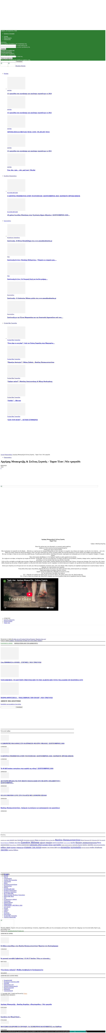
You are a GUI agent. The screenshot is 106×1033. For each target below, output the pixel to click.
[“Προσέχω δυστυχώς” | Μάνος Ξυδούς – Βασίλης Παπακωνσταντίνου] (16, 357)
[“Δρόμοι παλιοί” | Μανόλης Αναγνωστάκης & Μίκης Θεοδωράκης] (16, 376)
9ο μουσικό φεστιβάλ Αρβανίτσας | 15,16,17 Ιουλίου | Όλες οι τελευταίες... (26, 958)
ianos (15, 840)
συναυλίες (65, 847)
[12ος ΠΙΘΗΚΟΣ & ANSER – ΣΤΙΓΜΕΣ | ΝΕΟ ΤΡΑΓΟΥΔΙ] (10, 659)
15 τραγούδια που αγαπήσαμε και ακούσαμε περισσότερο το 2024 (29, 93)
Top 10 (6, 877)
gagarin (8, 840)
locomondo (20, 840)
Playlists (6, 73)
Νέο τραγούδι (102, 840)
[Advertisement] (53, 433)
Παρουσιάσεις (8, 454)
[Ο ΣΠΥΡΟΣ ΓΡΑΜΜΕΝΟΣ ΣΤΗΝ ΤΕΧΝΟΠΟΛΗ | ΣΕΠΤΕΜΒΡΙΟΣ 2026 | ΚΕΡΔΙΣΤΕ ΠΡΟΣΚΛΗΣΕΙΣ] (16, 191)
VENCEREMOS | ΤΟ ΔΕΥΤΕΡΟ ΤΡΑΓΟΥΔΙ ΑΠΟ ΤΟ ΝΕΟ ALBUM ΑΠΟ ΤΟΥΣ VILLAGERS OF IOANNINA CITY (42, 680)
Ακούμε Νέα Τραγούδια (10, 880)
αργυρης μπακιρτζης (9, 620)
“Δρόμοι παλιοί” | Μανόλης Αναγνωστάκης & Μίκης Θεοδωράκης (29, 381)
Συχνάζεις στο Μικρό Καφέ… (11, 1017)
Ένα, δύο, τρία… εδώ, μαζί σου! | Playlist (21, 170)
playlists (9, 90)
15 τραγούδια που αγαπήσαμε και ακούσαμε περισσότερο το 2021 (29, 151)
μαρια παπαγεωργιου (67, 845)
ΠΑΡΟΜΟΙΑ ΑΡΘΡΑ (7, 643)
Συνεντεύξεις (7, 221)
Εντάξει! (72, 1031)
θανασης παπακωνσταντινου (86, 842)
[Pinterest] (16, 474)
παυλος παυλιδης (88, 845)
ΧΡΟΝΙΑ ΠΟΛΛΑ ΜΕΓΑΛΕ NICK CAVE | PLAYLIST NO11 (28, 132)
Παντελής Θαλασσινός (5, 842)
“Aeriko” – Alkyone (14, 400)
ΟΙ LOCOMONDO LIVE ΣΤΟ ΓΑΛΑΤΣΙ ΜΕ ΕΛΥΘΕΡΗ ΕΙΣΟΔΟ (24, 795)
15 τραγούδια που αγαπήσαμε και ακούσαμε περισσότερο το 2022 (29, 113)
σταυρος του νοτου (32, 847)
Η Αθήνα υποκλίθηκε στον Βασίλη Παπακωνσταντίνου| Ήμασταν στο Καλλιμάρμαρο (29, 946)
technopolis (43, 840)
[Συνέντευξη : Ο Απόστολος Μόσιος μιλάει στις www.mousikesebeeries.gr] (16, 293)
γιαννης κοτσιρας (67, 842)
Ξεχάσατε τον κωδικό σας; (8, 50)
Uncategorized (8, 878)
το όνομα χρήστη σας (21, 45)
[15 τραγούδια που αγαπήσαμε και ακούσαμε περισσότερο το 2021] (16, 146)
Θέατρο (82, 840)
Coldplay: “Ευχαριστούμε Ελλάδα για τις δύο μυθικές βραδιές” (25, 640)
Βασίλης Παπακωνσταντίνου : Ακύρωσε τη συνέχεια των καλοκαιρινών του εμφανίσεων (30, 808)
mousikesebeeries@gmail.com (16, 931)
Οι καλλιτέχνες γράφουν (10, 899)
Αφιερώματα (7, 881)
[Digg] (34, 474)
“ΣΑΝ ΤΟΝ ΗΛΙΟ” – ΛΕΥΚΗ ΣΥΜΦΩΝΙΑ (22, 420)
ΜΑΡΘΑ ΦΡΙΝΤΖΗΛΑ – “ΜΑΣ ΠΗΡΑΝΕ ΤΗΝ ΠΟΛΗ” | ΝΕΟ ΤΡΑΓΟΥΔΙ (27, 698)
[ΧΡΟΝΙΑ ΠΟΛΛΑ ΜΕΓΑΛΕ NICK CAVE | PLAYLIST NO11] (16, 127)
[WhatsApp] (22, 474)
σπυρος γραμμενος (17, 847)
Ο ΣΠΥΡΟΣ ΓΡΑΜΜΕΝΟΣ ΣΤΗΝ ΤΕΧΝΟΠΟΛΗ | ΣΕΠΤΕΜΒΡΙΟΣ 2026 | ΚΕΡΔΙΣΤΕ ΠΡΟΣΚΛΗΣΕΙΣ (43, 196)
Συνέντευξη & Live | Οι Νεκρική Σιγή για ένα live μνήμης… (27, 279)
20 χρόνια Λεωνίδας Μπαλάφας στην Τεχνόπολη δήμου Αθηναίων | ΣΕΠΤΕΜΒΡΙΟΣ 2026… (38, 215)
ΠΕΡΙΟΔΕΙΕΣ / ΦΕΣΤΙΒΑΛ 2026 (13, 905)
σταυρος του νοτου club (49, 847)
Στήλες (6, 911)
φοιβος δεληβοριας (96, 847)
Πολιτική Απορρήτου (6, 52)
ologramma (27, 840)
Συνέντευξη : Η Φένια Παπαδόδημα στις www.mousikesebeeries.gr (29, 241)
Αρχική (6, 36)
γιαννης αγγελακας (58, 842)
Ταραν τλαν (7, 622)
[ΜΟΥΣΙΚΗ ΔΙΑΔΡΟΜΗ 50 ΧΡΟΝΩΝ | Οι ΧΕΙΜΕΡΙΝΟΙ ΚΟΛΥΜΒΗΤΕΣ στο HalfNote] (5, 1023)
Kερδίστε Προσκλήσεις (10, 176)
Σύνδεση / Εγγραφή (9, 33)
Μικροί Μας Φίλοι (9, 896)
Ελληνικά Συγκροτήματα (10, 884)
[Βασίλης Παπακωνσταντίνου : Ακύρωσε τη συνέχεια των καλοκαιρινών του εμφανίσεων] (5, 804)
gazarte (12, 840)
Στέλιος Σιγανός (8, 621)
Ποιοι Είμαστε (8, 38)
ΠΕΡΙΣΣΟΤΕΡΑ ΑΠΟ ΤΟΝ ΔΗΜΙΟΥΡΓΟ (26, 643)
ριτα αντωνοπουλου (99, 845)
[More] (40, 474)
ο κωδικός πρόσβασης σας (23, 47)
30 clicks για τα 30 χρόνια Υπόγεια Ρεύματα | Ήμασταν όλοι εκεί (29, 639)
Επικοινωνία (7, 39)
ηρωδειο (72, 842)
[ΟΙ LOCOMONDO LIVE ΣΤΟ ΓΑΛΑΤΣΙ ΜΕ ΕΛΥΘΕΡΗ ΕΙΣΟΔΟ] (5, 792)
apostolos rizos (3, 840)
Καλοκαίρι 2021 (88, 840)
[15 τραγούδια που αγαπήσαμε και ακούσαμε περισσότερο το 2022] (16, 108)
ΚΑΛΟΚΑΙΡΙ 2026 (12, 192)
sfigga (36, 840)
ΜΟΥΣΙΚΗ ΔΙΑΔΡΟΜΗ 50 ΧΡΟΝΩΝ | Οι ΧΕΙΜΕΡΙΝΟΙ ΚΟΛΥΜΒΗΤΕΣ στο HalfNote (31, 1026)
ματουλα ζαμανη (77, 845)
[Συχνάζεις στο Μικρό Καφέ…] (4, 1013)
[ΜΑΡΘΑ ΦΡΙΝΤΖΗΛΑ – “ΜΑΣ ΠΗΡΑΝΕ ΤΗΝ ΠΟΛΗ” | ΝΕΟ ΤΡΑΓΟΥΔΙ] (10, 694)
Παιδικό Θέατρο (8, 902)
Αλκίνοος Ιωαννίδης (50, 840)
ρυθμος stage (6, 847)
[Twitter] (9, 474)
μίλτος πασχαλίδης (54, 845)
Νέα (8, 256)
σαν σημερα (7, 907)
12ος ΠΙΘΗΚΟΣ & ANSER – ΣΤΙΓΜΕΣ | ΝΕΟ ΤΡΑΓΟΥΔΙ (21, 662)
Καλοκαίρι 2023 (95, 840)
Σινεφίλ (6, 908)
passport (32, 840)
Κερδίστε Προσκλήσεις (10, 890)
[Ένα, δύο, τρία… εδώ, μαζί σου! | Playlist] (16, 165)
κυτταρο (45, 845)
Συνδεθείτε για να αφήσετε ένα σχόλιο (11, 704)
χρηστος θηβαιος (13, 850)
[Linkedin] (28, 474)
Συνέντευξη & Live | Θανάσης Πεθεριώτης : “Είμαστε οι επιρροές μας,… (32, 260)
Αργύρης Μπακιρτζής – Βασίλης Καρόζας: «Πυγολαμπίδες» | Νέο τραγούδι (26, 1004)
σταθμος (6, 910)
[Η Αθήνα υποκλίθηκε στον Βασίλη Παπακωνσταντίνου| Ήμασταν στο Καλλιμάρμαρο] (5, 942)
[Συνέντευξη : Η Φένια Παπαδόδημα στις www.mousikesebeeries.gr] (16, 236)
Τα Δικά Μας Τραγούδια (10, 323)
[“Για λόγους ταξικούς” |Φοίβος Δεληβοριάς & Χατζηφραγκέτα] (5, 966)
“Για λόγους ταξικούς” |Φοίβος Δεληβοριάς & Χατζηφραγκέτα (22, 970)
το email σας (19, 56)
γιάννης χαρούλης (46, 842)
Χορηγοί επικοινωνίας (10, 917)
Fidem (25, 993)
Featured (6, 874)
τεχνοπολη (76, 847)
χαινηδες (4, 850)
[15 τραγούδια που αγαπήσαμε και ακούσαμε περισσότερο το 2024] (16, 89)
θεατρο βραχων (13, 845)
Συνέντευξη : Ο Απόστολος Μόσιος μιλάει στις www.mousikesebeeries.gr (31, 298)
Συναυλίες (6, 912)
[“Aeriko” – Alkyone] (16, 396)
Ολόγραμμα (7, 901)
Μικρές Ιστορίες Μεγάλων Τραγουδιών (14, 895)
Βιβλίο (6, 883)
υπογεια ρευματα (85, 847)
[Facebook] (3, 474)
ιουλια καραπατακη (23, 845)
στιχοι (58, 847)
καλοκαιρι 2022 (36, 845)
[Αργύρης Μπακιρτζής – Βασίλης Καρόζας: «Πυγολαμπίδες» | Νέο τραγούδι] (5, 1001)
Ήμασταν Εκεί (8, 886)
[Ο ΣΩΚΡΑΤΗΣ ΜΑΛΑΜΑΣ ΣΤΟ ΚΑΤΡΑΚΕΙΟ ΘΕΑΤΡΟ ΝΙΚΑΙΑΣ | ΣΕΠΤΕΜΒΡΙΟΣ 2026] (5, 740)
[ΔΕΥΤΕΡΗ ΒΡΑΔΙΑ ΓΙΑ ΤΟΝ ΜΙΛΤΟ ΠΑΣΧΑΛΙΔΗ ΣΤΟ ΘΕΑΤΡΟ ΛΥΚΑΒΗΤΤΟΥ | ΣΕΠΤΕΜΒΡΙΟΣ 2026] (5, 777)
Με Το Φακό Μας (8, 893)
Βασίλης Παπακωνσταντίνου (67, 840)
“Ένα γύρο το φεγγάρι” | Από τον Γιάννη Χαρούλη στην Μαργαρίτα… (31, 343)
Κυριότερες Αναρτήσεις (13, 237)
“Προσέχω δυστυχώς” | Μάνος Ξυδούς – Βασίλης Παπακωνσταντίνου (30, 362)
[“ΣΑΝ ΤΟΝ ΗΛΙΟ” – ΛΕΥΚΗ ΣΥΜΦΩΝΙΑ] (16, 415)
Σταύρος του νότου (15, 842)
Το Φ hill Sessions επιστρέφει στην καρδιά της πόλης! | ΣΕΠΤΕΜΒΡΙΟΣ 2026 (27, 768)
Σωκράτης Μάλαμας (30, 842)
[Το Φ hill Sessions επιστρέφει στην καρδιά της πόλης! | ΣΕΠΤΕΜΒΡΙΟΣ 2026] (5, 765)
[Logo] (4, 66)
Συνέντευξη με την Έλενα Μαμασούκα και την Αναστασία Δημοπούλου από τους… (35, 317)
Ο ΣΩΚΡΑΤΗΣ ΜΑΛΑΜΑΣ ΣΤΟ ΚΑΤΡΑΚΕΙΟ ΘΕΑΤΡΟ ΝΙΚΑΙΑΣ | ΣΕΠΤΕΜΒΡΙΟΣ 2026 (32, 743)
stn (39, 840)
